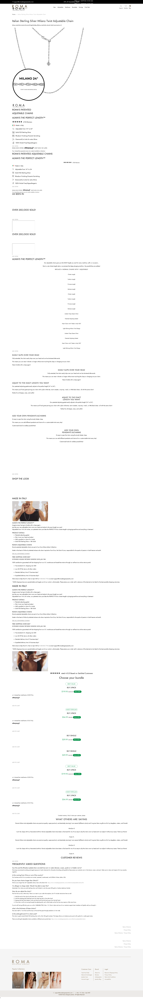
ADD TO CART (16, 706)
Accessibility (108, 979)
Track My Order (85, 972)
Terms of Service (127, 927)
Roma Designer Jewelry (68, 994)
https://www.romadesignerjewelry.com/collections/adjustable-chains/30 (66, 883)
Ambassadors (98, 977)
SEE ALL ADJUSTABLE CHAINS (21, 554)
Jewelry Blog (98, 979)
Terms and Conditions (110, 977)
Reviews (97, 975)
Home (13, 14)
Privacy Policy (127, 930)
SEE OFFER (15, 146)
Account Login (85, 979)
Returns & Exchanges (86, 975)
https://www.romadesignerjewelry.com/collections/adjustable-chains (68, 919)
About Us (97, 972)
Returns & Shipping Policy (111, 972)
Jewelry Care (84, 977)
